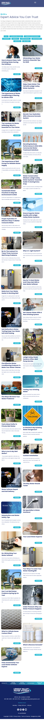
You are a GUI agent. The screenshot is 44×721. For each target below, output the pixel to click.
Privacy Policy (17, 716)
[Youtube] (26, 710)
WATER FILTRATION (22, 683)
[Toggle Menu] (35, 2)
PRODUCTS (4, 683)
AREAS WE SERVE (39, 683)
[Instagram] (23, 710)
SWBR (39, 716)
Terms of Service (25, 716)
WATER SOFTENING (13, 683)
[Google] (18, 710)
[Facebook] (21, 710)
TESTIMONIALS (30, 683)
